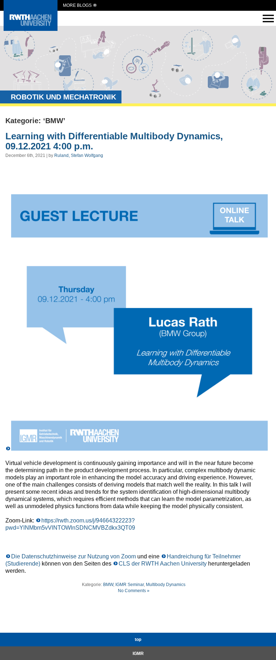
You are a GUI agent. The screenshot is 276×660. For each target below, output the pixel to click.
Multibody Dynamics (165, 584)
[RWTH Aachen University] (31, 29)
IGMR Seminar (129, 584)
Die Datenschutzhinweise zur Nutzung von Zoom (74, 556)
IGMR (138, 653)
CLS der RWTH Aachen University (163, 564)
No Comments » (134, 590)
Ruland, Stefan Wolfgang (78, 155)
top (138, 639)
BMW (108, 584)
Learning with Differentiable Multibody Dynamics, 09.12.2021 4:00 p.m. (114, 141)
